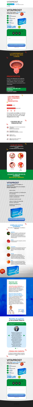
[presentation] (8, 335)
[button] (15, 348)
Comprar (16, 45)
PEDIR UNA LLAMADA (11, 4)
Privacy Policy (15, 404)
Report (18, 404)
